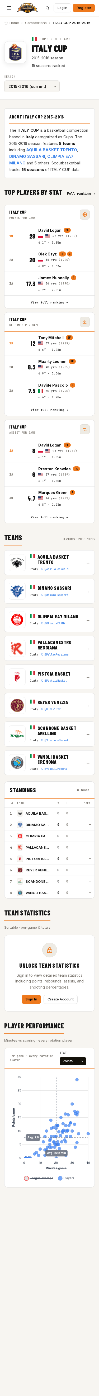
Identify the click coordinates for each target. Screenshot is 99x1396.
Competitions (36, 23)
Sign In (31, 999)
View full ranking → (49, 302)
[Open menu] (9, 8)
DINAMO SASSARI (27, 156)
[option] (64, 236)
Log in (62, 8)
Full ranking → (81, 194)
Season (10, 76)
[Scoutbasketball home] (27, 8)
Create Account (61, 999)
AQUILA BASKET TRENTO (51, 149)
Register (84, 8)
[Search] (47, 8)
